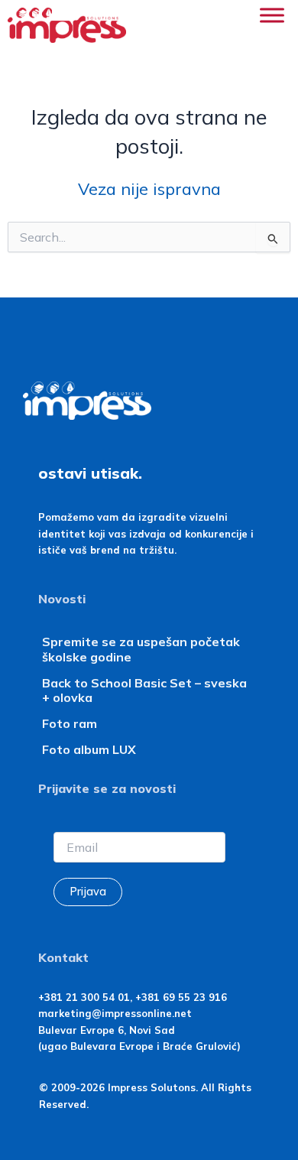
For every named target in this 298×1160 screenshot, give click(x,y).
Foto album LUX (89, 749)
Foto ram (69, 723)
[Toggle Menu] (272, 15)
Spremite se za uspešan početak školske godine (141, 649)
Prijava (88, 891)
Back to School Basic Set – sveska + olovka (144, 690)
